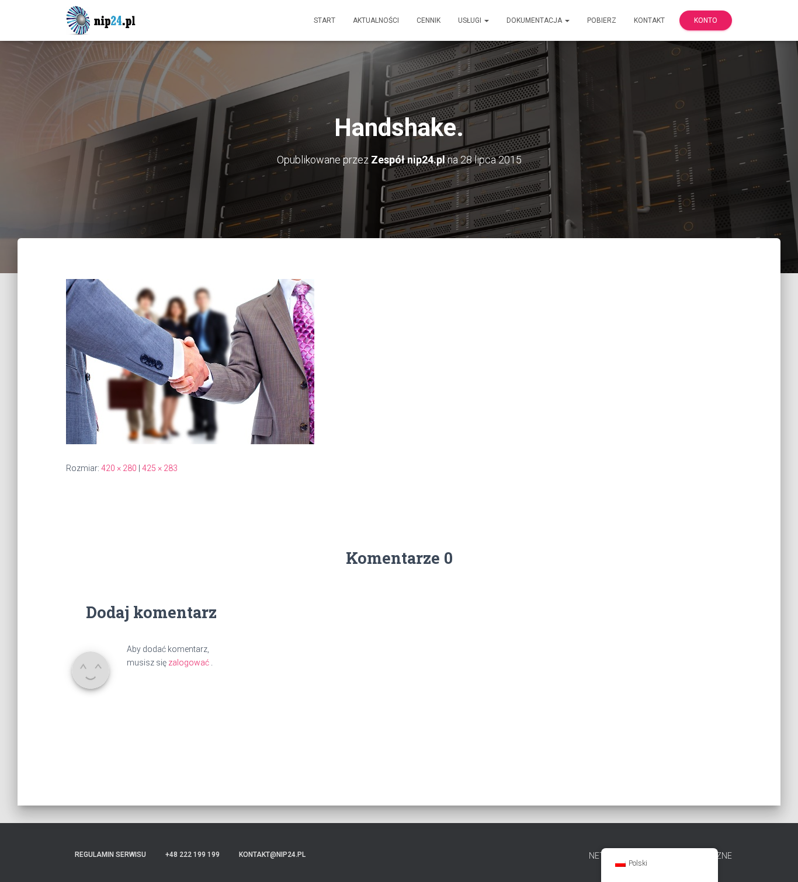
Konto (705, 20)
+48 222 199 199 (192, 854)
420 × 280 (119, 468)
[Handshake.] (190, 360)
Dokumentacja (535, 20)
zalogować (188, 662)
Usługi (470, 20)
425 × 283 (160, 468)
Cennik (428, 20)
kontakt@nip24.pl (272, 854)
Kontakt (649, 20)
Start (324, 20)
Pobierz (601, 20)
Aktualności (376, 20)
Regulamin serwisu (110, 854)
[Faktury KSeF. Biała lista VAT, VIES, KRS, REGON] (102, 20)
